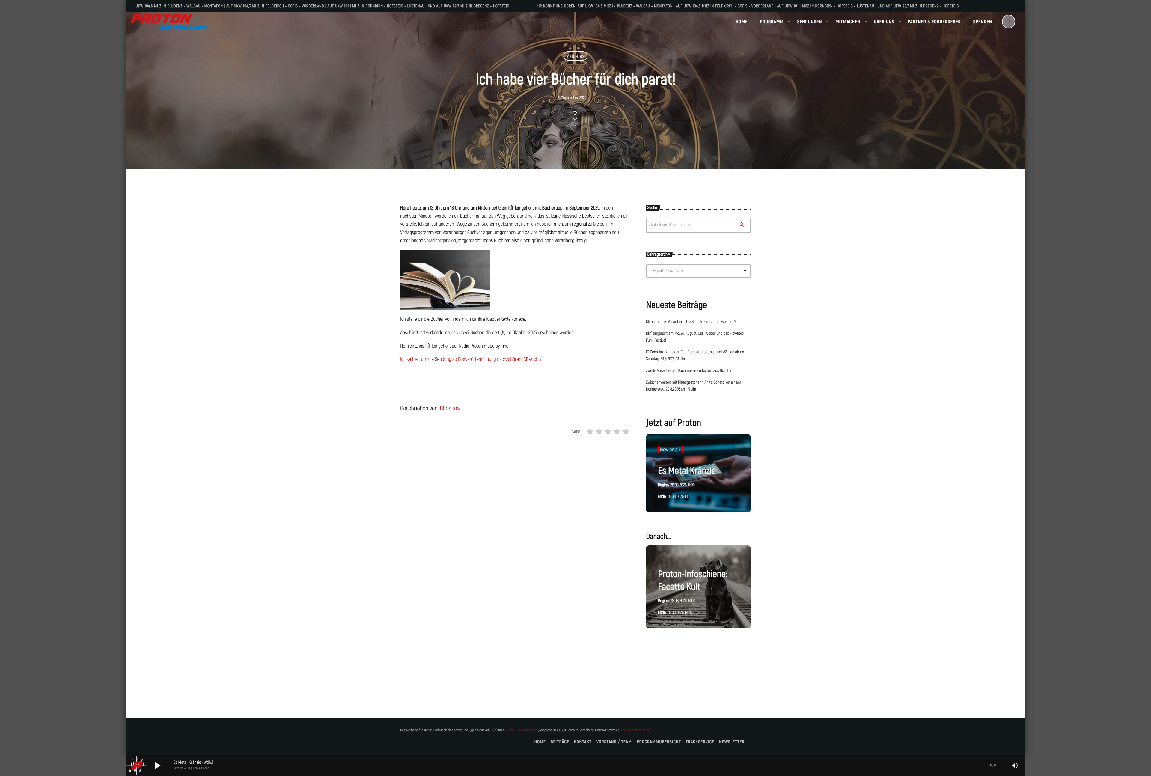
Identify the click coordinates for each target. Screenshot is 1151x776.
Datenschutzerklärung (635, 730)
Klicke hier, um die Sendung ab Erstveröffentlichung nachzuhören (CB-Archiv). (471, 359)
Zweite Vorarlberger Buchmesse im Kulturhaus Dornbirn (689, 370)
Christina (450, 408)
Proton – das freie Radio (521, 730)
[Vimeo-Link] (168, 21)
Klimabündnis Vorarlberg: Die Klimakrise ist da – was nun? (691, 322)
